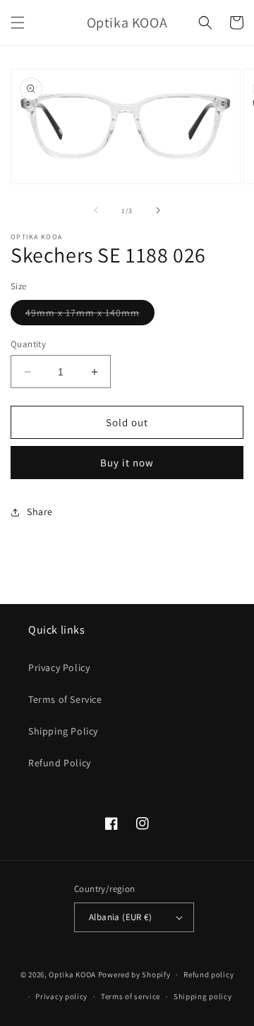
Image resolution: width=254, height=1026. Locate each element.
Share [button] (40, 511)
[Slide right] (158, 210)
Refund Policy (59, 762)
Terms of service (130, 996)
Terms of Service (65, 699)
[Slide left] (95, 210)
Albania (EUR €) (120, 917)
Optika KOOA (72, 974)
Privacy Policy (59, 667)
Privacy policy (61, 996)
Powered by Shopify (134, 974)
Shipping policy (203, 996)
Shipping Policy (63, 731)
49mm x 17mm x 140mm (90, 315)
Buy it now (127, 462)
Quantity (28, 344)
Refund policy (208, 974)
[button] (17, 22)
